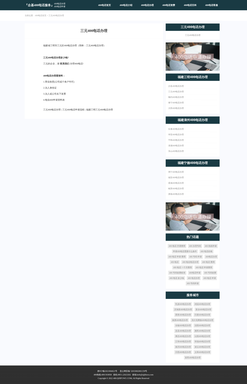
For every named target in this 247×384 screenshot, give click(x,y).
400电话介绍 (126, 5)
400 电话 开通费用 (177, 246)
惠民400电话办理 (202, 331)
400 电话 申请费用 (204, 267)
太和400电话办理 (202, 352)
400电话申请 (194, 273)
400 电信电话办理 (190, 262)
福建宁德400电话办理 (193, 163)
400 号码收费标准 (177, 273)
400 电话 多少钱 (177, 278)
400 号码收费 (210, 273)
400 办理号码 (195, 246)
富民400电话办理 (192, 357)
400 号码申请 (193, 283)
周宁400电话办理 (176, 172)
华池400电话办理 (202, 341)
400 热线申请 (211, 246)
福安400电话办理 (176, 177)
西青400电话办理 (183, 315)
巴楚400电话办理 (202, 315)
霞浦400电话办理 (176, 183)
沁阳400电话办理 (202, 336)
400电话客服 (211, 5)
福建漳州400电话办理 (193, 120)
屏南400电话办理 (176, 194)
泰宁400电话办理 (176, 103)
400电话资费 (168, 5)
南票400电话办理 (180, 320)
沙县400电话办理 (176, 86)
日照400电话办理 (183, 352)
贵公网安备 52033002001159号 (133, 371)
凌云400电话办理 (202, 347)
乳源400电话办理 (183, 304)
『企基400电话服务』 (39, 5)
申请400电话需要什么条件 (185, 251)
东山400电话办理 (176, 151)
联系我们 (64, 63)
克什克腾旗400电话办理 (202, 320)
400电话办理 (147, 5)
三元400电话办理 (56, 15)
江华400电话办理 (183, 341)
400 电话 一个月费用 (182, 267)
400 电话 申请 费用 (177, 257)
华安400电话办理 (176, 134)
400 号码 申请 (195, 257)
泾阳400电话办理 (202, 325)
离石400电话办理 (183, 336)
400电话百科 (190, 5)
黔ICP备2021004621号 (107, 371)
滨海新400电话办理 (183, 309)
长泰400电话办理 (176, 129)
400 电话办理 (194, 278)
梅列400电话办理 (176, 97)
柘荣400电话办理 (176, 188)
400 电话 (175, 262)
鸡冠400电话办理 (202, 304)
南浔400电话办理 (183, 347)
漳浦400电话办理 (176, 145)
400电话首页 (104, 5)
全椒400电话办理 (183, 325)
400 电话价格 (206, 251)
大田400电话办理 (176, 108)
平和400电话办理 (176, 140)
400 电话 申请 (210, 278)
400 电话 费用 (208, 262)
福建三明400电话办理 (193, 77)
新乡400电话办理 (203, 309)
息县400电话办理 (183, 331)
